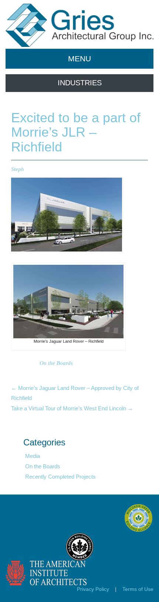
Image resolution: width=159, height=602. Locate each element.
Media (32, 456)
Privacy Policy (93, 589)
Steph (17, 169)
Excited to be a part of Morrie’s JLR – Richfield (76, 132)
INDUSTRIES (80, 83)
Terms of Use (137, 589)
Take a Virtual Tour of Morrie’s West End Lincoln (72, 408)
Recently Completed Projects (60, 476)
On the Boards (56, 363)
